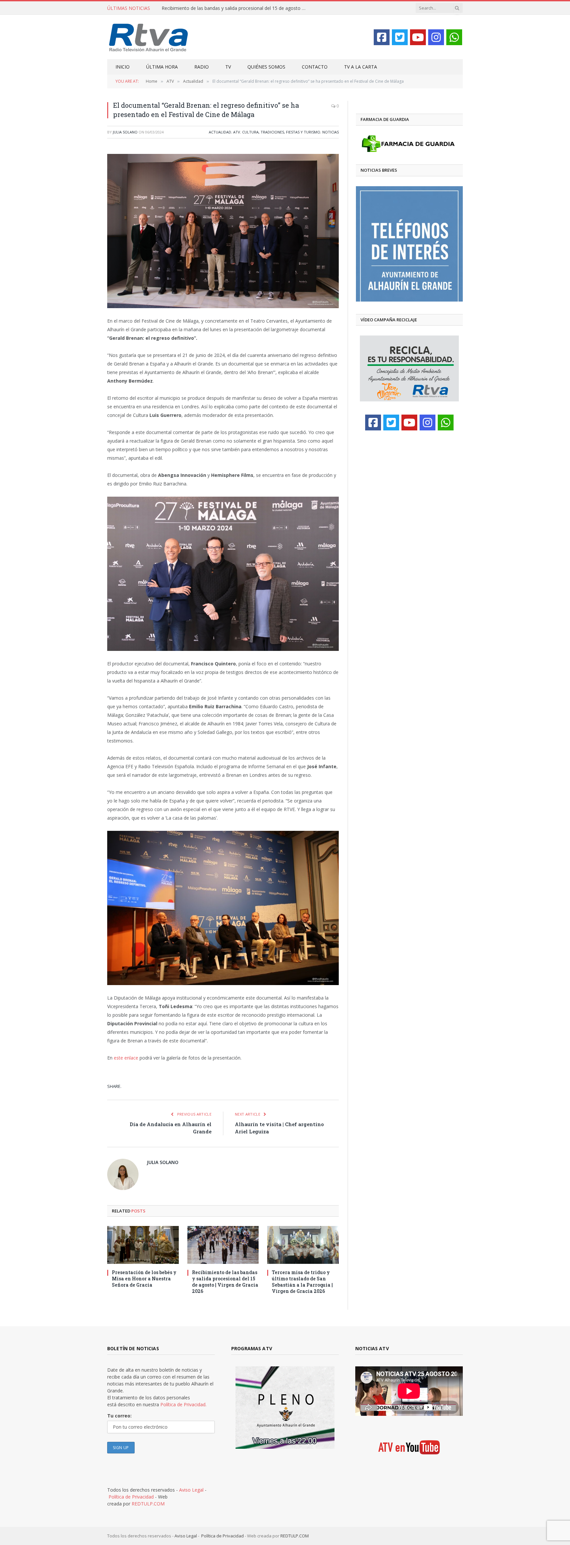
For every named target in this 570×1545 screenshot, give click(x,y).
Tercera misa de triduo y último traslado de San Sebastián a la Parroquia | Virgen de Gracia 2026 (302, 1281)
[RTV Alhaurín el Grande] (148, 37)
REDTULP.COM (148, 1504)
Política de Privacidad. (183, 1404)
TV (228, 67)
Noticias (330, 132)
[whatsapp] (454, 37)
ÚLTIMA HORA (162, 67)
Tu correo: (119, 1416)
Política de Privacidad (131, 1497)
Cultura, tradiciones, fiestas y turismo (281, 132)
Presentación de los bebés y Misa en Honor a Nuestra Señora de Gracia (144, 1278)
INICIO (122, 67)
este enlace (126, 1058)
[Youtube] (418, 37)
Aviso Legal (191, 1490)
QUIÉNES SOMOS (266, 67)
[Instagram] (436, 37)
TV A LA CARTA (360, 67)
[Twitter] (400, 37)
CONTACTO (315, 67)
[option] (409, 244)
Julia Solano (125, 132)
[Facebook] (382, 37)
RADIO (201, 67)
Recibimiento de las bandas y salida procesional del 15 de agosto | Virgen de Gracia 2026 (236, 8)
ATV (236, 132)
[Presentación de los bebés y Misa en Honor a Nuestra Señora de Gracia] (143, 1245)
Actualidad (220, 132)
